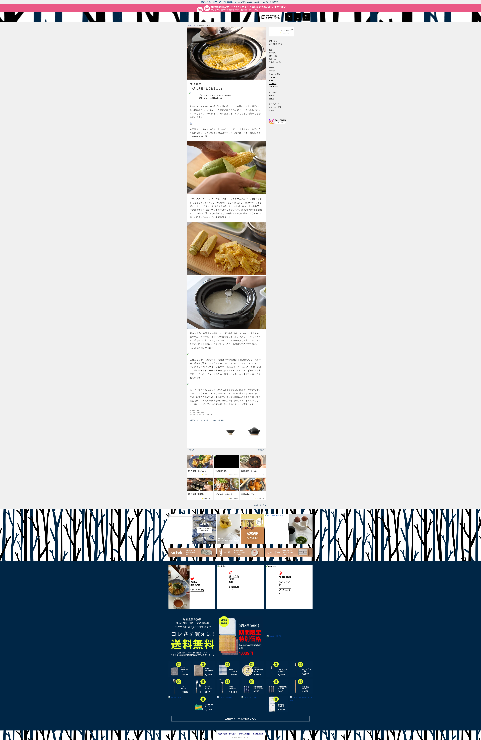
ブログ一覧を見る (260, 505)
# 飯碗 (214, 420)
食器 (270, 49)
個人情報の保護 (258, 734)
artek (271, 80)
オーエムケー (274, 92)
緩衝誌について (275, 95)
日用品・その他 (275, 62)
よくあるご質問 (275, 107)
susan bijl (272, 83)
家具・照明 (273, 56)
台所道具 (272, 53)
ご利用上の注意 (244, 734)
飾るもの (272, 59)
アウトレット (274, 41)
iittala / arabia (274, 74)
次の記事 (192, 450)
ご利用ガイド (274, 104)
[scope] (189, 17)
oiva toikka (273, 77)
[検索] (271, 113)
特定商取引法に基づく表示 (227, 734)
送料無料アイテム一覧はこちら (240, 718)
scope (271, 68)
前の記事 (261, 450)
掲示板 (271, 98)
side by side (273, 87)
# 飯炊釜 (221, 420)
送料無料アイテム (275, 44)
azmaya (272, 71)
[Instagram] (271, 121)
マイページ (273, 110)
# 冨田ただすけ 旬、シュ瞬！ (200, 420)
